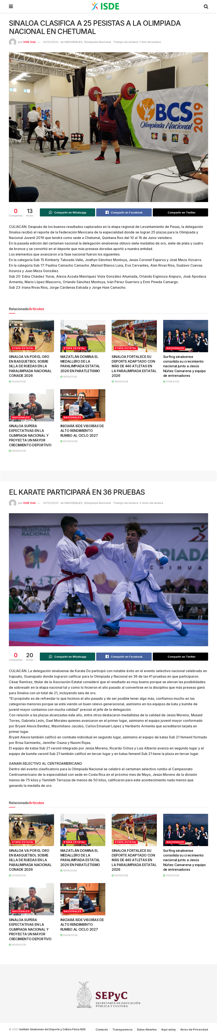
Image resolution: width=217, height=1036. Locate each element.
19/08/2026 (69, 376)
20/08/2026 (18, 381)
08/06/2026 (18, 450)
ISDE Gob (29, 42)
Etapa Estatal (23, 348)
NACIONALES (73, 42)
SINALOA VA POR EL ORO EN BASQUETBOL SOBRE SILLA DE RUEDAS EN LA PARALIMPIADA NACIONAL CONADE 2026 (30, 366)
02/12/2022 (50, 42)
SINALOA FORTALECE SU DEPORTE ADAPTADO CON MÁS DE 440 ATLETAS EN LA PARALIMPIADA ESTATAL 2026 (134, 366)
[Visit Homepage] (108, 6)
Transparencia (122, 1029)
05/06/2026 (70, 441)
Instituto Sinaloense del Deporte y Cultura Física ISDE (52, 1029)
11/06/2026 (172, 381)
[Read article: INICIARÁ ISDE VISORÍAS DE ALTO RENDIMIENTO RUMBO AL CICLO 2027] (83, 405)
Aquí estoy (168, 1029)
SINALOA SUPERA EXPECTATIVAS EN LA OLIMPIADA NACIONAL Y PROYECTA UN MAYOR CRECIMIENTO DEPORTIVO (30, 435)
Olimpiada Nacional (97, 42)
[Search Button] (206, 6)
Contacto (102, 1029)
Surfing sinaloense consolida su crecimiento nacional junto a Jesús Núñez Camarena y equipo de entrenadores (184, 366)
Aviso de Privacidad (194, 1029)
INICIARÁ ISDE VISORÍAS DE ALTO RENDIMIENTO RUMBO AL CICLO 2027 (82, 431)
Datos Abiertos (147, 1029)
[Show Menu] (11, 6)
